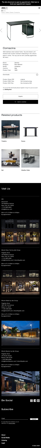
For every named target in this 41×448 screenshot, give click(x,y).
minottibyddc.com (19, 260)
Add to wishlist (21, 102)
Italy (15, 68)
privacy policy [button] (12, 423)
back (4, 10)
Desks (11, 12)
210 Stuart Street (6, 355)
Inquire (20, 96)
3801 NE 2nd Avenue (7, 305)
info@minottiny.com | (7, 260)
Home (3, 12)
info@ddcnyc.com (6, 209)
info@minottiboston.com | (9, 361)
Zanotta (16, 62)
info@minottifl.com (7, 310)
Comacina (17, 66)
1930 (15, 70)
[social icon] (31, 401)
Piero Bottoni (18, 64)
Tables (7, 12)
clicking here (8, 89)
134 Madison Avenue (7, 203)
